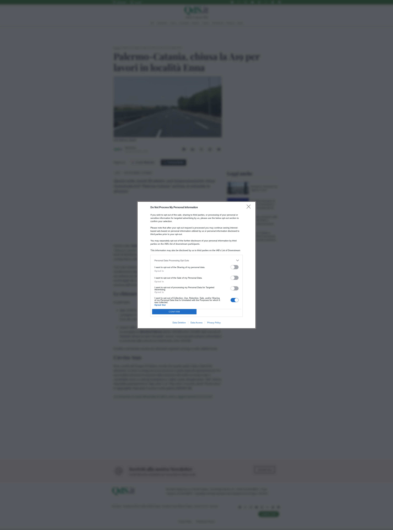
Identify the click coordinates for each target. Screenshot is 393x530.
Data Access (196, 322)
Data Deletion (179, 322)
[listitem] (196, 260)
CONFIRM (174, 312)
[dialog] (196, 265)
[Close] (250, 207)
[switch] (235, 267)
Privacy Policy (214, 322)
